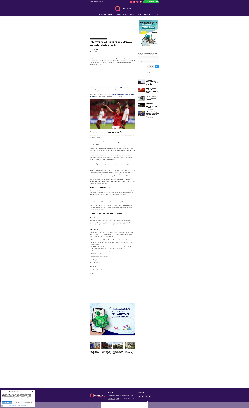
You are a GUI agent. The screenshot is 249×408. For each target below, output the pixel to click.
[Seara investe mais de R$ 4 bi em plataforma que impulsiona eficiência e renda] (130, 345)
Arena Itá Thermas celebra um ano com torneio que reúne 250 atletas (118, 351)
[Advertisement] (112, 28)
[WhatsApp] (111, 54)
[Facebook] (131, 2)
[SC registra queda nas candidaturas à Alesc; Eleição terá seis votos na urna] (95, 345)
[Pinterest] (108, 54)
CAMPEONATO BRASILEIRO (103, 38)
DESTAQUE (92, 38)
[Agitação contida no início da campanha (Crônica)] (141, 98)
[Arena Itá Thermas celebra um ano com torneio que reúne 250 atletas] (118, 345)
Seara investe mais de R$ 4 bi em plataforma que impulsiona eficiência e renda (130, 352)
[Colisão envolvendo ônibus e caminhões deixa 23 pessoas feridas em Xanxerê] (106, 345)
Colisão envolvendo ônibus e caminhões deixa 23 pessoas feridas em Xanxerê (106, 351)
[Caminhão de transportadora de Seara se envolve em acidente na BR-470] (141, 105)
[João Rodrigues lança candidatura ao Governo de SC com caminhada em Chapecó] (141, 113)
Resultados (150, 66)
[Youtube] (141, 2)
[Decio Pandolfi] (91, 49)
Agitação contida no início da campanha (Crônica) (151, 98)
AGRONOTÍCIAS (127, 348)
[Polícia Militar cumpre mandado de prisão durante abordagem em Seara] (141, 90)
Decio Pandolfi (96, 49)
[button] (32, 391)
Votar (157, 66)
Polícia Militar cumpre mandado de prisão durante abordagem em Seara (152, 90)
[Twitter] (137, 2)
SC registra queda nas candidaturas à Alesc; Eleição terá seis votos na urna (94, 351)
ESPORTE (96, 38)
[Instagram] (134, 2)
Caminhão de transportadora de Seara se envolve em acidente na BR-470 (152, 106)
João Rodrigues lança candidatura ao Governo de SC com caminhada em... (152, 114)
